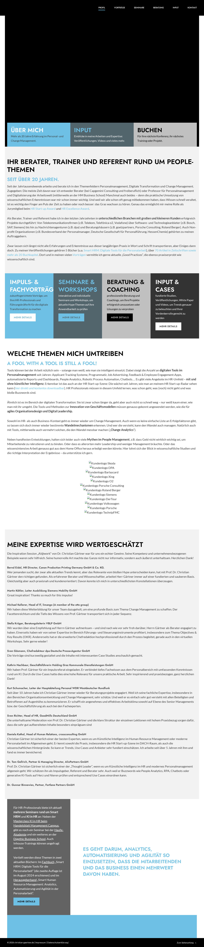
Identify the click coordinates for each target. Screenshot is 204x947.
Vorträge (119, 7)
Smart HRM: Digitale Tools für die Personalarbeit (115, 250)
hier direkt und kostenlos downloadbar (39, 388)
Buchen (149, 130)
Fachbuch (48, 862)
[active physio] (29, 8)
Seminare (139, 7)
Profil (101, 7)
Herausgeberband (25, 880)
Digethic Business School (29, 839)
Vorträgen (79, 254)
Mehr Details (23, 317)
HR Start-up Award (43, 208)
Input (176, 7)
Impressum (40, 942)
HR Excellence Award (75, 208)
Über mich (27, 130)
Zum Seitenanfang (185, 942)
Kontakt (192, 7)
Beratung (158, 7)
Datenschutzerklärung (57, 942)
